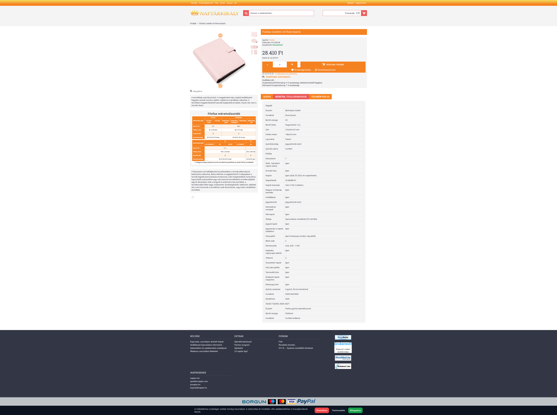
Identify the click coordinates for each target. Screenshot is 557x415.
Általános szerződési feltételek (204, 351)
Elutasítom (322, 410)
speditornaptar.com (199, 381)
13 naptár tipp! (241, 351)
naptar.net (194, 378)
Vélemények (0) (320, 96)
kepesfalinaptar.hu (198, 388)
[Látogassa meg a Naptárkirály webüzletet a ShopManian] (343, 339)
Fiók (281, 341)
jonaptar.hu (195, 384)
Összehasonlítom (327, 69)
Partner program (242, 345)
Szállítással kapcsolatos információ (206, 345)
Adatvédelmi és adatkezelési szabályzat (208, 348)
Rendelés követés (287, 345)
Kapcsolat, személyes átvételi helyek (207, 341)
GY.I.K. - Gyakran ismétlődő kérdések (296, 348)
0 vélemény (280, 73)
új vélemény (292, 73)
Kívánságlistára (302, 69)
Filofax (272, 40)
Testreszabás (338, 410)
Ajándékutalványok (243, 341)
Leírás (267, 96)
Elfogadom (355, 410)
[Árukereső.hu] (343, 345)
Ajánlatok (238, 348)
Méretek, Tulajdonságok (291, 96)
